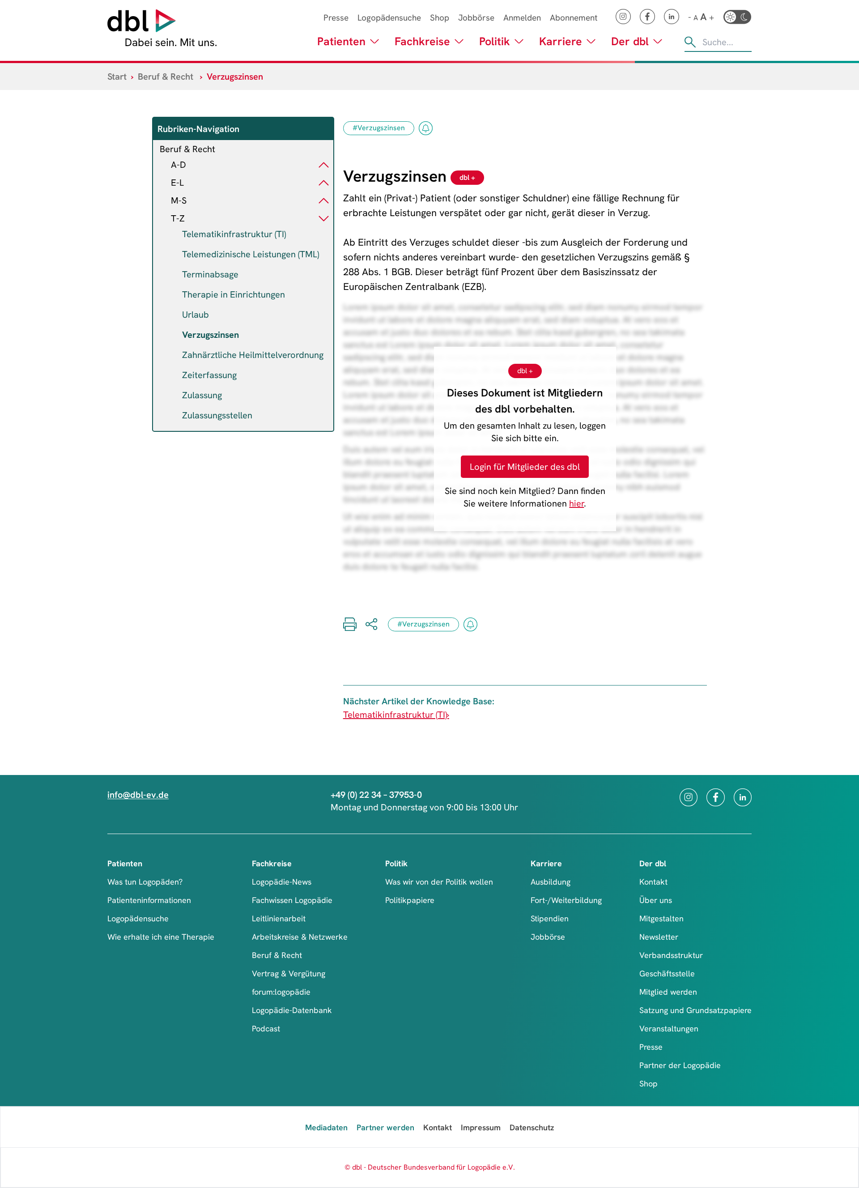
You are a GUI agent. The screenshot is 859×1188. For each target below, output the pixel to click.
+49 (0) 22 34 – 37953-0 (376, 795)
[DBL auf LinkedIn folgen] (671, 16)
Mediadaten (326, 1127)
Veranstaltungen (668, 1028)
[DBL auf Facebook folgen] (647, 16)
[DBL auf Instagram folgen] (623, 16)
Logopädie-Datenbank (292, 1010)
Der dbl (630, 41)
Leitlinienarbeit (279, 918)
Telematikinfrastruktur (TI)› (396, 714)
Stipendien (550, 918)
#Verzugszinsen (379, 127)
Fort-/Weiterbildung (566, 900)
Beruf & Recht (165, 76)
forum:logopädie (281, 992)
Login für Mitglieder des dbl (525, 467)
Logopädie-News (281, 882)
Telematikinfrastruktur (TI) (234, 234)
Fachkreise (422, 41)
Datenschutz (532, 1127)
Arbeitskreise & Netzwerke (300, 937)
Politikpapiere (409, 900)
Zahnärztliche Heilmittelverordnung (252, 355)
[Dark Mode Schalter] (737, 17)
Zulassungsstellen (217, 415)
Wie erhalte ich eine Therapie (160, 937)
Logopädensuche (389, 17)
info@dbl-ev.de (138, 795)
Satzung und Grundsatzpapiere (695, 1010)
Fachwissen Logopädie (292, 900)
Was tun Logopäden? (145, 882)
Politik (494, 41)
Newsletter (658, 937)
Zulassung (202, 395)
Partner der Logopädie (680, 1065)
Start (117, 76)
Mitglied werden (668, 992)
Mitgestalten (661, 918)
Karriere (560, 41)
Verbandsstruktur (671, 955)
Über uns (655, 900)
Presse (336, 17)
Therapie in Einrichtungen (233, 294)
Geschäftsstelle (667, 973)
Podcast (266, 1028)
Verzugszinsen (210, 335)
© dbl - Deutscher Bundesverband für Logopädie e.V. (429, 1167)
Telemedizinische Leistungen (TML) (250, 254)
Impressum (481, 1127)
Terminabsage (210, 274)
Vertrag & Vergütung (288, 973)
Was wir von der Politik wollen (439, 882)
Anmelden (522, 17)
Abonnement (574, 17)
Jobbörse (476, 17)
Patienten (341, 41)
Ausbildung (550, 882)
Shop (439, 17)
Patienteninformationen (149, 900)
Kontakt (653, 882)
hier (576, 503)
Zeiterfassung (209, 375)
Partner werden (385, 1127)
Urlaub (195, 314)
